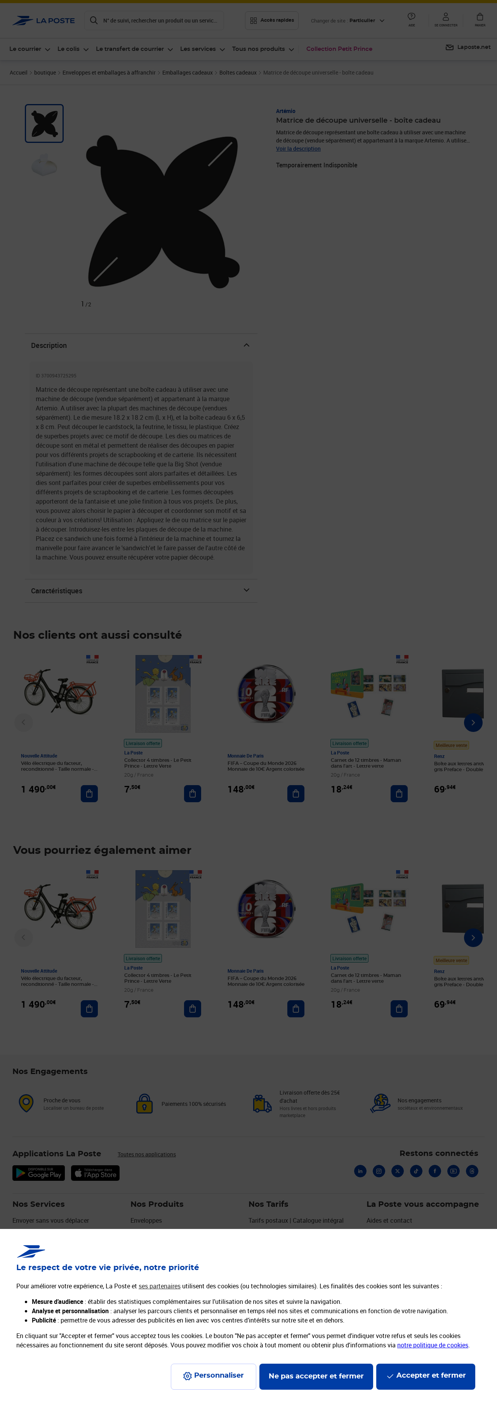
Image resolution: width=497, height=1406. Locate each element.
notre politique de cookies (432, 1345)
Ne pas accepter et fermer (316, 1376)
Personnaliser (219, 1375)
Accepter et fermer (431, 1375)
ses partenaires (160, 1286)
